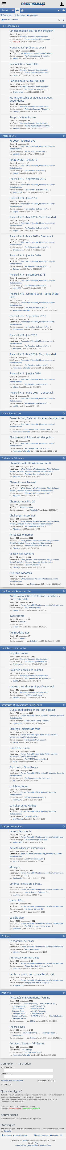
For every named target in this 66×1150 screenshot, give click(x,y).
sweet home (17, 616)
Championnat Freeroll (23, 482)
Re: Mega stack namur (34, 695)
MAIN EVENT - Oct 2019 (23, 160)
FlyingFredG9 (18, 985)
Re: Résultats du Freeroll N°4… (37, 209)
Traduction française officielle (26, 1145)
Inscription (34, 15)
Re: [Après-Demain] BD (34, 909)
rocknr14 (44, 716)
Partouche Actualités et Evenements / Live (38, 1009)
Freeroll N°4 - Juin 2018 (23, 335)
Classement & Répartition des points (32, 437)
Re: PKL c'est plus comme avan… (38, 926)
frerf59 (15, 406)
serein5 (23, 622)
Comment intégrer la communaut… (38, 39)
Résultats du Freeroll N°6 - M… (37, 308)
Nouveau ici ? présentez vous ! (28, 47)
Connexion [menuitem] (59, 11)
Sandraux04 (17, 878)
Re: (26, 876)
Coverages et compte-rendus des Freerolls (50, 1033)
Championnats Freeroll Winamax (38, 1013)
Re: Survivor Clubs (32, 565)
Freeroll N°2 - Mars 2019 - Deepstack (31, 236)
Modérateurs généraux (31, 1108)
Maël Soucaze (45, 1145)
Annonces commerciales (24, 957)
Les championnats (30, 1004)
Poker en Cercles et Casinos (26, 670)
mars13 (16, 861)
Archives (6, 992)
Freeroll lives (17, 1026)
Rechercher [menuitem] (63, 20)
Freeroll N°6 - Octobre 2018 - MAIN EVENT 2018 (34, 295)
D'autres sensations (12, 826)
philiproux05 (17, 842)
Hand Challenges (56, 1016)
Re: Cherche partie (32, 607)
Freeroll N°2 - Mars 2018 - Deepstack (31, 392)
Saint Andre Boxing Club (34, 859)
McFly (15, 762)
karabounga (17, 723)
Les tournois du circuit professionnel (32, 686)
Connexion (21, 15)
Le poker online (19, 653)
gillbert (15, 58)
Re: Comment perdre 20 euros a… (38, 778)
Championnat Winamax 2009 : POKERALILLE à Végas (20, 1016)
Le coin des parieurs (22, 554)
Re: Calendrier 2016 (32, 1052)
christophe (17, 929)
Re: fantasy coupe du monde (36, 840)
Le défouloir (17, 917)
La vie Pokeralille (10, 25)
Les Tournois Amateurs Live (16, 591)
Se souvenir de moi (45, 1080)
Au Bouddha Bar (19, 632)
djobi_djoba (39, 735)
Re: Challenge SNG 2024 (34, 526)
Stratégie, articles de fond (25, 729)
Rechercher (7, 15)
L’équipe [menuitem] (55, 1135)
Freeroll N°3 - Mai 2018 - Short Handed (33, 354)
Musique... (16, 867)
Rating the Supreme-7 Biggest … (37, 109)
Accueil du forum (11, 20)
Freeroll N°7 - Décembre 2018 (27, 274)
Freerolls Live (9, 135)
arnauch (16, 698)
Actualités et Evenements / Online (30, 997)
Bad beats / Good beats (24, 767)
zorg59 (15, 231)
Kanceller (8, 1131)
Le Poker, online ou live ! (14, 648)
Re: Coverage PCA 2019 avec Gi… (38, 678)
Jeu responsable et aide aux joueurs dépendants (31, 99)
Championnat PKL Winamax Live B (30, 463)
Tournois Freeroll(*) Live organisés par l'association (31, 1033)
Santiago (16, 112)
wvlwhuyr (16, 895)
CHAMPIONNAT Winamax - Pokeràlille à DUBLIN (38, 1016)
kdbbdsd (16, 952)
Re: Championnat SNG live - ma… (38, 429)
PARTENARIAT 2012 (48, 1004)
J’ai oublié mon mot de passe (12, 1080)
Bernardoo (17, 349)
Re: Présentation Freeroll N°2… (37, 247)
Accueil (5, 10)
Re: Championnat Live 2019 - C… (38, 448)
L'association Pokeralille (24, 64)
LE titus (15, 387)
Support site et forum (23, 117)
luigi (43, 854)
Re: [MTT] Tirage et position (35, 759)
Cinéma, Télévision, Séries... (26, 883)
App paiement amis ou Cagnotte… (38, 983)
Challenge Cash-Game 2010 (20, 1011)
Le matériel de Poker (22, 941)
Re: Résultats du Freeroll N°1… (37, 266)
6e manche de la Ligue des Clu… (37, 545)
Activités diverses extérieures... (28, 848)
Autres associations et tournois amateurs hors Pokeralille (35, 598)
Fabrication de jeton (32, 949)
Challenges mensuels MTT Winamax (20, 1013)
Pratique (6, 936)
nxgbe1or (16, 969)
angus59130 (17, 192)
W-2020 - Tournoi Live (22, 140)
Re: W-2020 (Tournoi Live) (35, 151)
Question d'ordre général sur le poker (32, 709)
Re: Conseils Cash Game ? (35, 740)
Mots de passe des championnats (20, 1006)
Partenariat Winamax (13, 458)
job (22, 53)
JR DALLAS (17, 800)
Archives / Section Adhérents (27, 1043)
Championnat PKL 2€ (22, 501)
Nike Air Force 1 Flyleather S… (37, 892)
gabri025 (16, 154)
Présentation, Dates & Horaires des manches (37, 418)
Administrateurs (15, 1108)
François (16, 42)
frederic (33, 1038)
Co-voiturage (27, 1050)
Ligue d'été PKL (18, 1035)
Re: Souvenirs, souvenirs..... (36, 89)
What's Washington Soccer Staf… (38, 126)
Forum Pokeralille (27, 605)
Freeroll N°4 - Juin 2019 (23, 198)
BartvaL (16, 269)
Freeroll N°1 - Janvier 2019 (25, 255)
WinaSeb (20, 471)
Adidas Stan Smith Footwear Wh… (38, 966)
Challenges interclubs (23, 515)
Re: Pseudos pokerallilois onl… (37, 662)
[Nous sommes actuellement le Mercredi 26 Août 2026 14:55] (59, 20)
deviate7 (13, 471)
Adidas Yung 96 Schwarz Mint (36, 73)
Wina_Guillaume (53, 469)
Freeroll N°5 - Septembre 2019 (28, 179)
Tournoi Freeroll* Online (20, 1009)
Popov (32, 584)
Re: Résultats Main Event (35, 171)
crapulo (15, 173)
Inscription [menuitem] (64, 11)
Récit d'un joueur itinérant (34, 797)
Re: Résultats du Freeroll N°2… (37, 365)
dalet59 (15, 681)
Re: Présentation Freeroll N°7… (37, 286)
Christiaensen (18, 250)
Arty (36, 1143)
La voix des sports (20, 831)
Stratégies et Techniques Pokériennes (22, 704)
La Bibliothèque (19, 786)
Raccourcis (13, 11)
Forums (18, 11)
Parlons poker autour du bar (27, 81)
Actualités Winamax (21, 534)
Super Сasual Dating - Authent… (37, 721)
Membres (23, 11)
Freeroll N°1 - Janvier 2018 (25, 373)
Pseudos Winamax (21, 573)
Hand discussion (20, 748)
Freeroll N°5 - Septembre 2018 (28, 316)
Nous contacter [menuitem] (42, 1135)
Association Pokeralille (29, 146)
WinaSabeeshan (39, 469)
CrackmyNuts (18, 92)
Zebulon (33, 641)
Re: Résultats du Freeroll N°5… (37, 190)
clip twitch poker (31, 816)
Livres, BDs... (17, 900)
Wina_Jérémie (26, 469)
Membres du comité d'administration (34, 37)
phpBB (25, 1140)
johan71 (23, 638)
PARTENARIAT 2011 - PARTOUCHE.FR (38, 1006)
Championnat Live (11, 413)
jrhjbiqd (15, 75)
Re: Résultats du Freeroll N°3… (37, 228)
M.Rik (37, 716)
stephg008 (17, 288)
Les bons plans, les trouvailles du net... (33, 974)
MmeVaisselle (18, 819)
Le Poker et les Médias (23, 805)
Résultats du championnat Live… (37, 474)
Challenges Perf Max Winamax (20, 1018)
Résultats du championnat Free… (38, 493)
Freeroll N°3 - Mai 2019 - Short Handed (33, 217)
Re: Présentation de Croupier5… (37, 56)
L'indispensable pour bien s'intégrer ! (32, 31)
